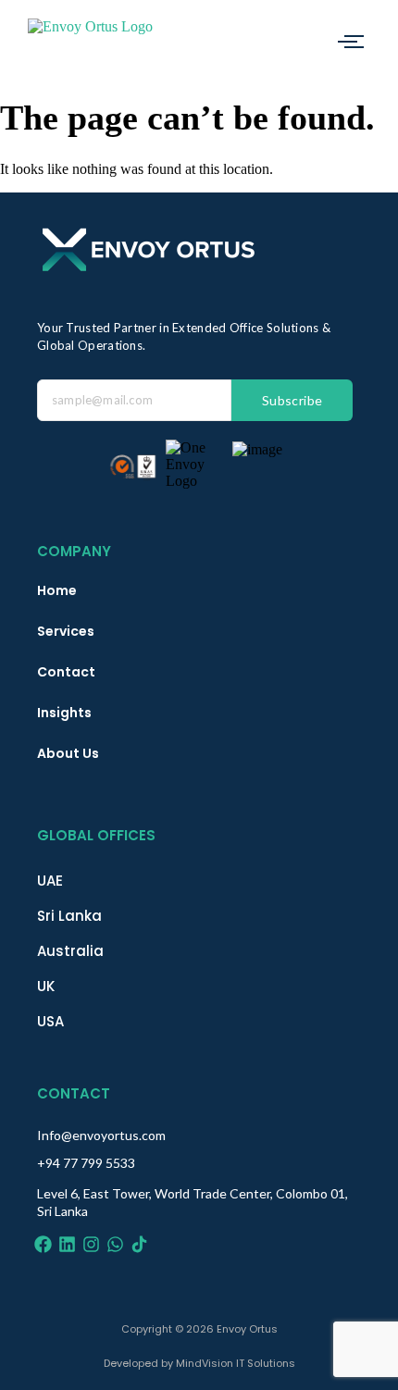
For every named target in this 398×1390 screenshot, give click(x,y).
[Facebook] (43, 1244)
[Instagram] (91, 1244)
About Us (68, 753)
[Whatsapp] (115, 1244)
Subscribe (292, 400)
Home (57, 590)
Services (65, 631)
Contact (66, 672)
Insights (64, 712)
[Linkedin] (67, 1244)
